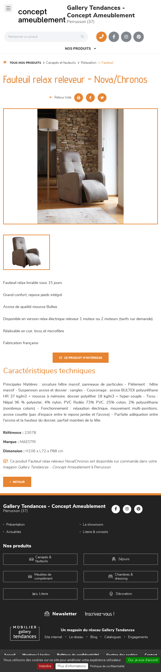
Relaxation (88, 62)
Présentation (15, 524)
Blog (93, 637)
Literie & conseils (95, 532)
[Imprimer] (78, 97)
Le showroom (93, 524)
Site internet (53, 637)
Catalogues (112, 637)
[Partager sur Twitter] (102, 97)
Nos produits (78, 48)
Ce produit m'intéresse (83, 357)
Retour (19, 482)
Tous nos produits (25, 62)
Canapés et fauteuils (61, 62)
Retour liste (63, 97)
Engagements (138, 637)
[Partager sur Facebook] (90, 97)
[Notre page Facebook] (114, 37)
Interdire (45, 666)
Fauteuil (107, 62)
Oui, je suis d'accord (143, 660)
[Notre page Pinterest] (138, 37)
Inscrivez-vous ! (99, 614)
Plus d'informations (72, 666)
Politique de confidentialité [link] (107, 666)
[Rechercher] (83, 37)
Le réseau (76, 637)
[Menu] (8, 8)
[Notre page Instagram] (126, 37)
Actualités (13, 532)
